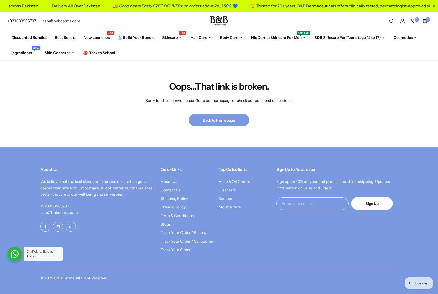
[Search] (391, 20)
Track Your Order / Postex (183, 232)
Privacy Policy (173, 207)
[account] (402, 20)
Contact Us (170, 190)
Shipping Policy (174, 198)
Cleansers (227, 190)
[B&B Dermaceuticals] (219, 21)
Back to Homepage (219, 120)
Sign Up (371, 203)
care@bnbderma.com (59, 212)
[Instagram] (58, 227)
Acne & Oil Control (234, 181)
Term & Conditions (177, 215)
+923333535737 (54, 206)
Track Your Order (176, 249)
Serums (225, 198)
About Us (169, 181)
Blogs (166, 224)
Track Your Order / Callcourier (187, 241)
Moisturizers (229, 207)
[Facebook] (45, 227)
